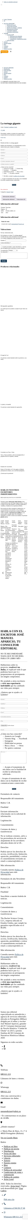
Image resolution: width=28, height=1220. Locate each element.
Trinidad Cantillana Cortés (10, 127)
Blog (5, 44)
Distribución (10, 34)
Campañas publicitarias (12, 32)
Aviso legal (15, 1186)
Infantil (8, 192)
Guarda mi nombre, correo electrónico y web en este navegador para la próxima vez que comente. (13, 247)
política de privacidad (19, 176)
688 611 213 (6, 1074)
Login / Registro (8, 19)
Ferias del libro (10, 40)
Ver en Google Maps (9, 1138)
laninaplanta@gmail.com (17, 224)
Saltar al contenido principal (10, 2)
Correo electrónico (6, 242)
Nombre (3, 240)
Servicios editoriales (9, 23)
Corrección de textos (12, 26)
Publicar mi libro (8, 49)
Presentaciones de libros (16, 37)
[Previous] (3, 573)
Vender (5, 33)
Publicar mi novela (11, 1149)
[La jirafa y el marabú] (14, 401)
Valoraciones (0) (21, 199)
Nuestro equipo (7, 43)
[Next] (25, 573)
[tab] (8, 196)
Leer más (14, 314)
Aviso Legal (9, 1179)
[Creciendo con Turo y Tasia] (14, 449)
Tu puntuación (5, 250)
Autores (6, 41)
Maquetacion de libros (12, 29)
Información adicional (8, 196)
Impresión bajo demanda (16, 36)
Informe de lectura (11, 25)
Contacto (6, 46)
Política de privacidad (13, 1170)
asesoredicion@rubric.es (11, 1111)
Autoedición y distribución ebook (18, 39)
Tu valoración (4, 252)
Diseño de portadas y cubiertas (14, 27)
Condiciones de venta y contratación (13, 1173)
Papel (12, 192)
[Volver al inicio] (12, 16)
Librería (6, 47)
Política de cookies (11, 1177)
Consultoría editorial (12, 30)
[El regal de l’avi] (14, 352)
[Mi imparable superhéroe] (14, 303)
